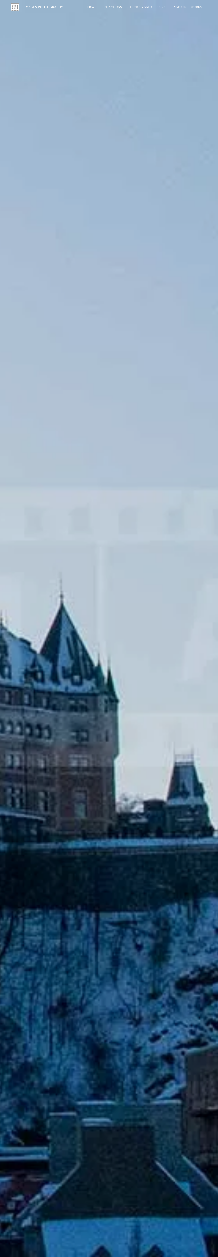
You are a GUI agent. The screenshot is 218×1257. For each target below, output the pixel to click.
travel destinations (104, 7)
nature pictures (188, 7)
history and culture (148, 7)
